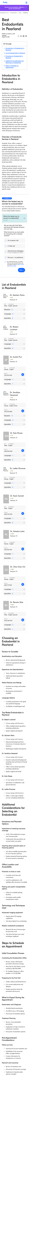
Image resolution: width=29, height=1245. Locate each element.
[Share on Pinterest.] (23, 36)
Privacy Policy (13, 266)
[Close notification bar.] (26, 7)
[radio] (14, 240)
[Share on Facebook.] (18, 36)
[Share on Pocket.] (26, 36)
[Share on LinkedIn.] (21, 36)
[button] (14, 218)
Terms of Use (20, 264)
